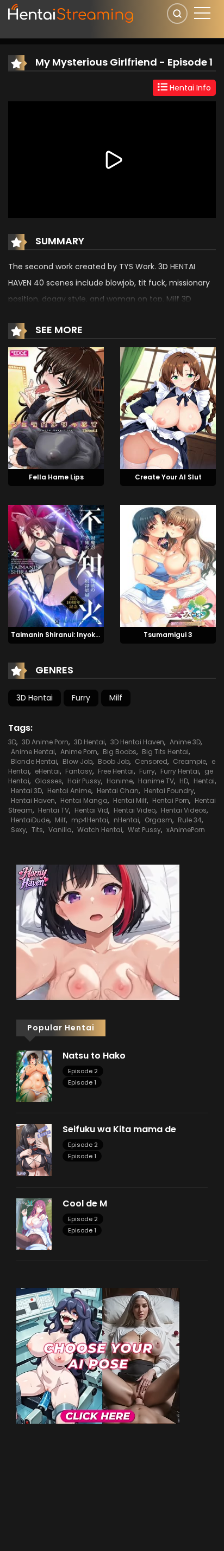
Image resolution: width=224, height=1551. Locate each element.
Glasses (48, 781)
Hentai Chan (118, 790)
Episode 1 (82, 1082)
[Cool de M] (34, 1223)
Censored (151, 761)
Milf (115, 697)
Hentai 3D (26, 790)
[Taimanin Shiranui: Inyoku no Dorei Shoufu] (56, 565)
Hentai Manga (84, 800)
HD (183, 781)
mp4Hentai (89, 820)
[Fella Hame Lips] (56, 407)
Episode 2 (83, 1071)
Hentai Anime (69, 790)
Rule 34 (190, 820)
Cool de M (85, 1203)
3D (12, 742)
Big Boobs (119, 751)
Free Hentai (116, 771)
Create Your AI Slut (168, 477)
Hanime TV (156, 781)
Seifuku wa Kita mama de (119, 1129)
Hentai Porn (170, 800)
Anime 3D (185, 742)
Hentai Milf (130, 800)
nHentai (126, 820)
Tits (37, 829)
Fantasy (78, 771)
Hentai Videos (184, 810)
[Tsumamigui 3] (168, 565)
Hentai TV (53, 810)
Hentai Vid (91, 810)
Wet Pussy (144, 829)
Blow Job (77, 761)
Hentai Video (134, 810)
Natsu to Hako (94, 1055)
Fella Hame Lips (56, 477)
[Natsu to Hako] (34, 1075)
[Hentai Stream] (71, 12)
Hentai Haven (33, 800)
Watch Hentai (99, 829)
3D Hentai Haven (137, 742)
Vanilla (60, 829)
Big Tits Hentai (165, 751)
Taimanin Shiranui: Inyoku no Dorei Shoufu (83, 634)
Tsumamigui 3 (168, 634)
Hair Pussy (84, 781)
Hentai (204, 781)
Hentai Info (189, 87)
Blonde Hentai (34, 761)
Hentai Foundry (169, 790)
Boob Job (113, 761)
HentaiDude (30, 820)
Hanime (120, 781)
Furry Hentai (179, 771)
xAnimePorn (185, 829)
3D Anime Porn (45, 742)
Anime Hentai (33, 751)
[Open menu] (202, 13)
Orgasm (158, 820)
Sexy (18, 829)
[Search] (177, 13)
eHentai (47, 771)
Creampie (189, 761)
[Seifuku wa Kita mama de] (34, 1149)
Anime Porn (78, 751)
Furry (81, 697)
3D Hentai (34, 697)
